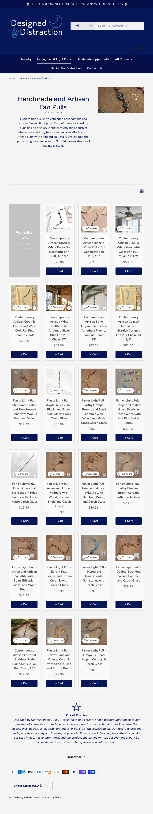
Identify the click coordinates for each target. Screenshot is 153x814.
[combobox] (107, 26)
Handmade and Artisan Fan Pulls (35, 78)
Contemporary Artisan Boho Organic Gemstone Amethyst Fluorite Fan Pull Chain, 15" (94, 328)
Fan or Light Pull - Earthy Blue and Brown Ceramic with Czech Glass (128, 490)
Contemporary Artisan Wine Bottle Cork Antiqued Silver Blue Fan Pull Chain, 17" (59, 328)
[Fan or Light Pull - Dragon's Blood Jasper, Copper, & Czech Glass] (94, 632)
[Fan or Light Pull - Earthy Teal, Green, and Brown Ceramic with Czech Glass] (59, 548)
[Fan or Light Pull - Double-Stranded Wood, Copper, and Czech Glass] (128, 548)
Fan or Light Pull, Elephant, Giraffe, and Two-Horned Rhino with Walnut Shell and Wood (24, 409)
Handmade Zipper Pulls (92, 59)
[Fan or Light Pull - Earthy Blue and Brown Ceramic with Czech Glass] (128, 465)
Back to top (74, 757)
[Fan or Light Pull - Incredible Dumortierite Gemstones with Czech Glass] (94, 548)
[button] (142, 48)
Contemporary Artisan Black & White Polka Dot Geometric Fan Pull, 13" (93, 247)
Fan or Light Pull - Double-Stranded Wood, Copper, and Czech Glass (128, 574)
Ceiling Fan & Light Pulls (54, 59)
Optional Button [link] (24, 246)
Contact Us (94, 68)
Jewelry (26, 59)
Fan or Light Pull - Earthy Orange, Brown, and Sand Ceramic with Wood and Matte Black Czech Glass (94, 412)
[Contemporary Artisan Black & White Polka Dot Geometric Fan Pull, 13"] (94, 219)
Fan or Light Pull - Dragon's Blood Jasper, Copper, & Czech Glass (94, 657)
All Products (123, 59)
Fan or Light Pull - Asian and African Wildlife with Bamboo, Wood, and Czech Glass (94, 493)
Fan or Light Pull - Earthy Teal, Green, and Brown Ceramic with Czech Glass (59, 576)
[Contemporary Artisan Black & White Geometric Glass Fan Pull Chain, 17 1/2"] (128, 219)
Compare (58, 228)
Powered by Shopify (52, 797)
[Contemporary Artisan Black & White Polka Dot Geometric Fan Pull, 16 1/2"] (59, 219)
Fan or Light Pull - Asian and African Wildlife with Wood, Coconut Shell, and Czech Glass (59, 495)
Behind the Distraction (66, 68)
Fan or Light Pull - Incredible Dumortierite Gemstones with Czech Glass (94, 576)
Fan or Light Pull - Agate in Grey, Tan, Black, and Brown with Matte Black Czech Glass (59, 409)
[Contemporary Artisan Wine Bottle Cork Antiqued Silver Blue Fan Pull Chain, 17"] (59, 298)
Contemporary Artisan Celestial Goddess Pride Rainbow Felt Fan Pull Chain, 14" (24, 659)
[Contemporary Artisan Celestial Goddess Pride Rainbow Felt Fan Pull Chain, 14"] (24, 632)
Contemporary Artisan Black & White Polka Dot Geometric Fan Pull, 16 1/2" (59, 247)
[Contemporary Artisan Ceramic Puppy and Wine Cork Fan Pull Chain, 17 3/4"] (24, 298)
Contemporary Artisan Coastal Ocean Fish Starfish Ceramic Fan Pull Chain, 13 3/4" (128, 328)
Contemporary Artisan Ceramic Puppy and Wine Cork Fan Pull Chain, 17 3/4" (24, 326)
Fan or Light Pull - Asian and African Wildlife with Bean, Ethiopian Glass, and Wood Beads (24, 578)
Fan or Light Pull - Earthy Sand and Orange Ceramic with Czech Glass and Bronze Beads (59, 659)
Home (12, 78)
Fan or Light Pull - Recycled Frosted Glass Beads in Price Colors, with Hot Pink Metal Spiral (128, 412)
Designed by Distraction (29, 797)
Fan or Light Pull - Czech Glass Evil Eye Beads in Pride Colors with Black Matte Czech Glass (25, 493)
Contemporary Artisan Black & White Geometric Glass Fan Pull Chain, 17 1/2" (128, 247)
